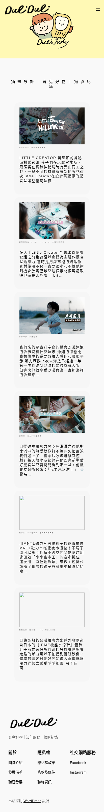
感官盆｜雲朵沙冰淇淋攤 (30, 436)
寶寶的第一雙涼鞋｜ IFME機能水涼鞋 (37, 630)
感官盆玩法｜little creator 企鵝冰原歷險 (42, 242)
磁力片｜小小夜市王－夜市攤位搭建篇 (36, 533)
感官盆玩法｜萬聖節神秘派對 (32, 147)
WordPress (32, 801)
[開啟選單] (98, 10)
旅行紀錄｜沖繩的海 (28, 337)
